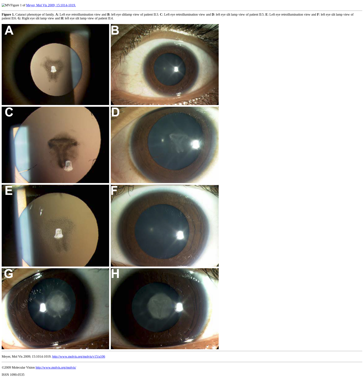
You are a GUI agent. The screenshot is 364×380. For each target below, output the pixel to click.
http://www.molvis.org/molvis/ (56, 367)
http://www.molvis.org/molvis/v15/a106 (78, 356)
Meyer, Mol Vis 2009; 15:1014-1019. (51, 5)
